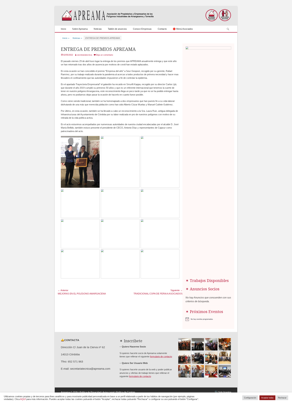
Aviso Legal (108, 392)
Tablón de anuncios (117, 29)
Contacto (162, 29)
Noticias (98, 29)
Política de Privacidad (90, 392)
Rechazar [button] (282, 398)
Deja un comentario (104, 55)
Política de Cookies (125, 392)
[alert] (208, 319)
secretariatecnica (84, 55)
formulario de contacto (161, 356)
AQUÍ (23, 399)
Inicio (63, 29)
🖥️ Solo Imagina (223, 392)
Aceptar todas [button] (267, 398)
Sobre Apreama (80, 29)
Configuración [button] (250, 398)
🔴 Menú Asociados (183, 29)
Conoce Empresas (142, 29)
